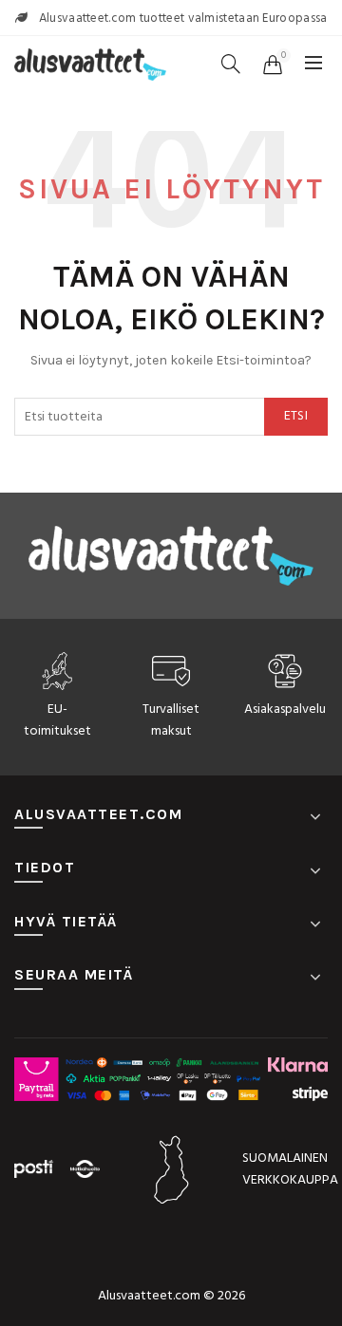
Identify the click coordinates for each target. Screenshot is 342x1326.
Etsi (296, 416)
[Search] (231, 63)
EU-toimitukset (57, 720)
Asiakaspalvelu (285, 709)
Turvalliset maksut (171, 720)
